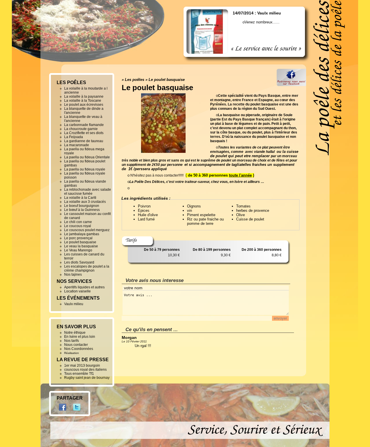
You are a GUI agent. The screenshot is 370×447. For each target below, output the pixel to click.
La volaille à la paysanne (83, 96)
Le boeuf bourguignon (81, 206)
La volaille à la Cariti (80, 198)
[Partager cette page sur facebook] (63, 412)
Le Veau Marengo (78, 250)
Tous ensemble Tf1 (79, 374)
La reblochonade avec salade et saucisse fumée (87, 192)
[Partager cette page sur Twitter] (76, 412)
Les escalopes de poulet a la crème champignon (86, 268)
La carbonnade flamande (84, 125)
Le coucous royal (77, 226)
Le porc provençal (78, 238)
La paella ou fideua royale (84, 169)
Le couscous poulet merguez (87, 230)
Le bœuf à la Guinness (82, 210)
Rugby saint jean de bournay (87, 378)
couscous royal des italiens (85, 370)
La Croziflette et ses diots (83, 133)
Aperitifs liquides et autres (84, 287)
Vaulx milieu (73, 304)
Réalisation (71, 353)
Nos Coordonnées (78, 349)
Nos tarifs (71, 341)
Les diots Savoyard (79, 262)
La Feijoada (73, 137)
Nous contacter (76, 345)
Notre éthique (75, 333)
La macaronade (76, 145)
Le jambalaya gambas (81, 234)
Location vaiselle (77, 291)
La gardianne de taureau (83, 141)
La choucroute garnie (81, 129)
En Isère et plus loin (79, 337)
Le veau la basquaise (81, 246)
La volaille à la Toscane (82, 101)
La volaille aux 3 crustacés (85, 202)
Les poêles (134, 79)
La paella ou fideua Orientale (87, 157)
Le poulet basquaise (167, 79)
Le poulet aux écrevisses (83, 105)
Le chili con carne (78, 222)
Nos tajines (73, 274)
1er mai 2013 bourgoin (82, 365)
